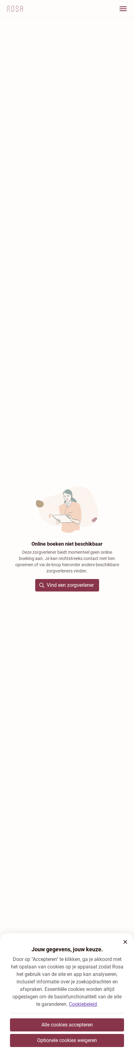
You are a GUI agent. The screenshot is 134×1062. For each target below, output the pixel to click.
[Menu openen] (123, 8)
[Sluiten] (125, 942)
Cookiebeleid (83, 1004)
